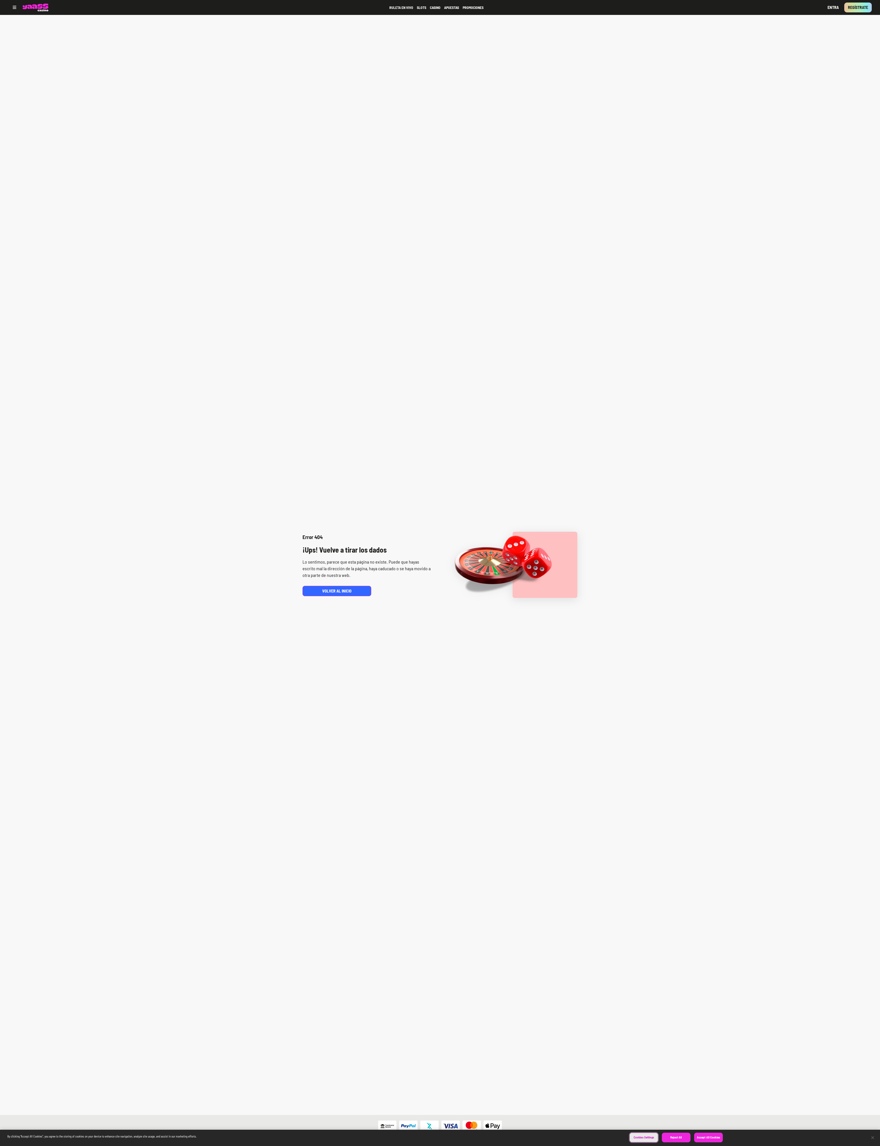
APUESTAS (451, 7)
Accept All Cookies (708, 1137)
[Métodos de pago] (440, 1126)
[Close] (873, 1137)
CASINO (435, 7)
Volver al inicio (337, 590)
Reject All (676, 1137)
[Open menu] (14, 7)
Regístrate (858, 7)
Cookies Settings (644, 1137)
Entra (833, 7)
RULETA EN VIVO (401, 7)
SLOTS (421, 7)
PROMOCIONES (473, 7)
